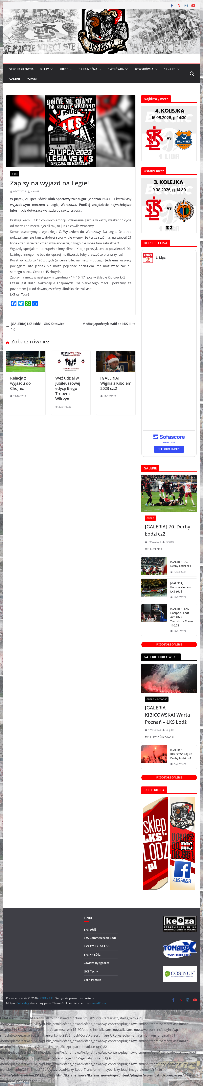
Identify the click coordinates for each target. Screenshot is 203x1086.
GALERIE (14, 78)
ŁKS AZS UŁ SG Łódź (97, 946)
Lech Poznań (92, 980)
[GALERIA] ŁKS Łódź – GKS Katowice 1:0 (37, 327)
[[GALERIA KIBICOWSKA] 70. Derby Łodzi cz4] (154, 757)
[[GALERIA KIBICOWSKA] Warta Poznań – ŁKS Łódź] (169, 678)
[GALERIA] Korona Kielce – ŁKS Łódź (180, 587)
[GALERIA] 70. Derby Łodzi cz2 (167, 530)
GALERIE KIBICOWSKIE (157, 699)
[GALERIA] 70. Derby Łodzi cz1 (180, 564)
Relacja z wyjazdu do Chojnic (20, 383)
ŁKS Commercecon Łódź (100, 938)
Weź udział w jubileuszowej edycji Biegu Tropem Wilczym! (67, 388)
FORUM (32, 78)
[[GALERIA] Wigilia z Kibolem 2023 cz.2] (115, 354)
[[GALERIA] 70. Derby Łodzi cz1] (154, 566)
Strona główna (21, 69)
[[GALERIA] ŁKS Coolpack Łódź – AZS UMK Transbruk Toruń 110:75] (154, 620)
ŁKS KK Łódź (92, 954)
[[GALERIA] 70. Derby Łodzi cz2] (169, 493)
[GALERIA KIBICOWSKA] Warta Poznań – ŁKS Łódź (167, 714)
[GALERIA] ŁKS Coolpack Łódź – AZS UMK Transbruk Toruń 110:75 (181, 617)
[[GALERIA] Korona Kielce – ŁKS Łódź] (154, 590)
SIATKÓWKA (116, 69)
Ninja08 (35, 191)
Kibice (15, 173)
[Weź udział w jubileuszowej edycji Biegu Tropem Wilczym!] (70, 354)
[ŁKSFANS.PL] (101, 12)
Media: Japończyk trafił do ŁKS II (106, 324)
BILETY (44, 69)
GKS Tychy (91, 971)
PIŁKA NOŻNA (88, 69)
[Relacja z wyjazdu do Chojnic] (25, 354)
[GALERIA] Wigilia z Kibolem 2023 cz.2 (115, 383)
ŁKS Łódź (90, 929)
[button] (51, 69)
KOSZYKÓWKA (143, 69)
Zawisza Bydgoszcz (96, 963)
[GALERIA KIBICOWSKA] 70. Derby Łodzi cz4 (181, 754)
